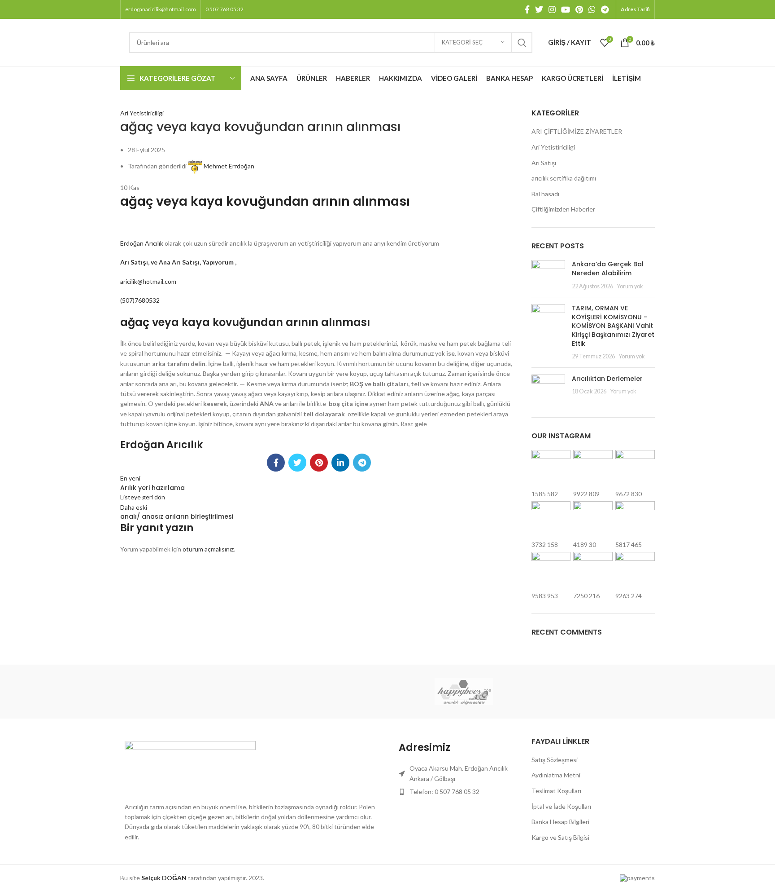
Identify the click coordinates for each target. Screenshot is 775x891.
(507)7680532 (140, 300)
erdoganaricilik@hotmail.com (160, 9)
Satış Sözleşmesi (554, 759)
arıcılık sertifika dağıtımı (563, 178)
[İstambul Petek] (387, 691)
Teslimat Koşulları (556, 790)
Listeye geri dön (142, 497)
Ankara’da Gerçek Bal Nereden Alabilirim (608, 269)
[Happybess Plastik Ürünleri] (464, 691)
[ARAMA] (522, 42)
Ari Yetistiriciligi (142, 113)
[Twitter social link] (539, 9)
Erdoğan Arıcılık (142, 243)
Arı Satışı (543, 163)
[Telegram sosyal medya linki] (604, 9)
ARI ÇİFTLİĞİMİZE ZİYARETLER (576, 131)
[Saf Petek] (158, 691)
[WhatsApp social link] (592, 9)
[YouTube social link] (565, 9)
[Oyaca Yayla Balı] (234, 691)
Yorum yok (630, 286)
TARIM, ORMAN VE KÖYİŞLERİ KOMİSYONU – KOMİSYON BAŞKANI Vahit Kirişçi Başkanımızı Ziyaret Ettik (613, 326)
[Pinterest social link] (579, 9)
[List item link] (456, 792)
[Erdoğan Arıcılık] (617, 691)
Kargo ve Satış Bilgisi (560, 837)
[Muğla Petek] (311, 691)
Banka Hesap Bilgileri (560, 821)
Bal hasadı (545, 194)
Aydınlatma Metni (555, 775)
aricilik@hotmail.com (148, 281)
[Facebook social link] (527, 9)
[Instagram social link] (552, 9)
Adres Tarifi (635, 9)
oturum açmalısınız (208, 549)
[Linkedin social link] (340, 463)
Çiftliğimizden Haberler (563, 209)
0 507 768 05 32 (224, 9)
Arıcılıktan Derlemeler (607, 378)
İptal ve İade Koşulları (561, 806)
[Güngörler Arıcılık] (540, 691)
